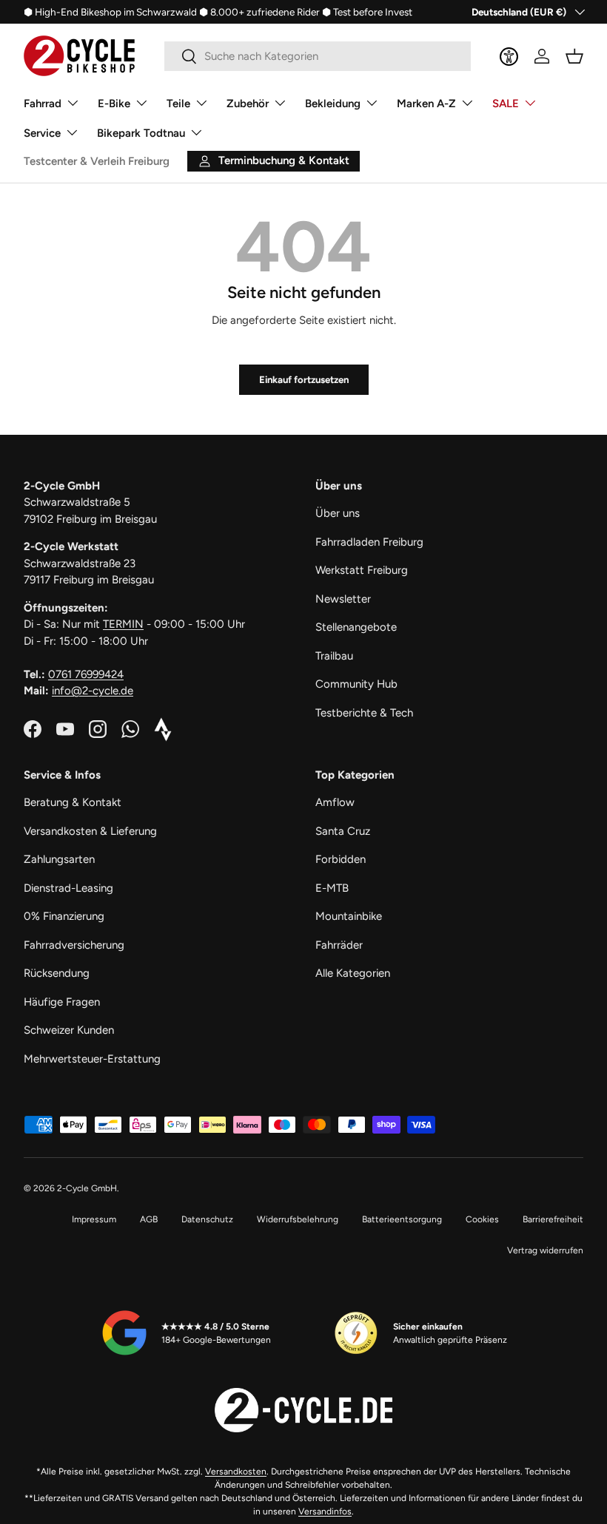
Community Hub (356, 684)
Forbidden (340, 859)
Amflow (335, 802)
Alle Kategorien (352, 973)
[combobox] (317, 56)
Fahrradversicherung (74, 945)
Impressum (94, 1219)
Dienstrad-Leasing (68, 888)
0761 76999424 (86, 674)
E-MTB (332, 888)
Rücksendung (57, 973)
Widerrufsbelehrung (297, 1219)
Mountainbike (348, 916)
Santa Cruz (342, 831)
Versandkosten (235, 1471)
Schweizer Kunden (69, 1030)
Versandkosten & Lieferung (90, 831)
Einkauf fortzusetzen (304, 379)
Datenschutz (207, 1219)
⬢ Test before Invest (367, 12)
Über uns (337, 513)
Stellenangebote (356, 627)
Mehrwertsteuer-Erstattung (92, 1059)
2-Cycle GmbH (87, 1188)
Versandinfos (325, 1511)
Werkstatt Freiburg (361, 570)
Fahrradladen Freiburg (369, 542)
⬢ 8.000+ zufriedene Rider (259, 12)
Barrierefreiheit (553, 1219)
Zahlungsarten (59, 859)
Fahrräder (339, 945)
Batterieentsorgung (402, 1219)
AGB (149, 1219)
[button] (574, 56)
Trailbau (334, 656)
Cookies (482, 1219)
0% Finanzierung (64, 916)
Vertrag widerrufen (545, 1250)
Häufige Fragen (62, 1002)
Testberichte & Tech (364, 712)
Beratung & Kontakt (72, 802)
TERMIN (123, 624)
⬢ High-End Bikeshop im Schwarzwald (110, 12)
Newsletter (343, 599)
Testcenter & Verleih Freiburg (97, 161)
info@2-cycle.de (92, 690)
